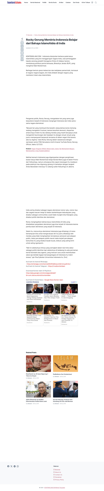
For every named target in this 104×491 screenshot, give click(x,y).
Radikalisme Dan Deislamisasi (62, 374)
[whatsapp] (22, 49)
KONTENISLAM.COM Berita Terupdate (54, 487)
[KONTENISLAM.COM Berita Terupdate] (14, 2)
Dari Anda (76, 2)
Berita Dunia (53, 2)
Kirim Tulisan (86, 2)
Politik (44, 2)
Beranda (57, 469)
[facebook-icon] (8, 466)
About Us (58, 472)
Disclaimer (58, 477)
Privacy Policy (59, 479)
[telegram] (22, 52)
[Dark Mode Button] (92, 2)
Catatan (68, 2)
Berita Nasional (35, 2)
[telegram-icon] (15, 466)
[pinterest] (22, 56)
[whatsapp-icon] (18, 466)
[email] (22, 59)
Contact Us (58, 475)
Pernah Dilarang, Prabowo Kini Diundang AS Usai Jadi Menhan (63, 400)
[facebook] (22, 42)
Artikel (61, 2)
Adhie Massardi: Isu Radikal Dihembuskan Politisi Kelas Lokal (36, 400)
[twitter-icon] (11, 466)
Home (26, 2)
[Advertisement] (52, 19)
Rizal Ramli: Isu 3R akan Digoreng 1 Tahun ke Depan (37, 375)
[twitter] (22, 46)
